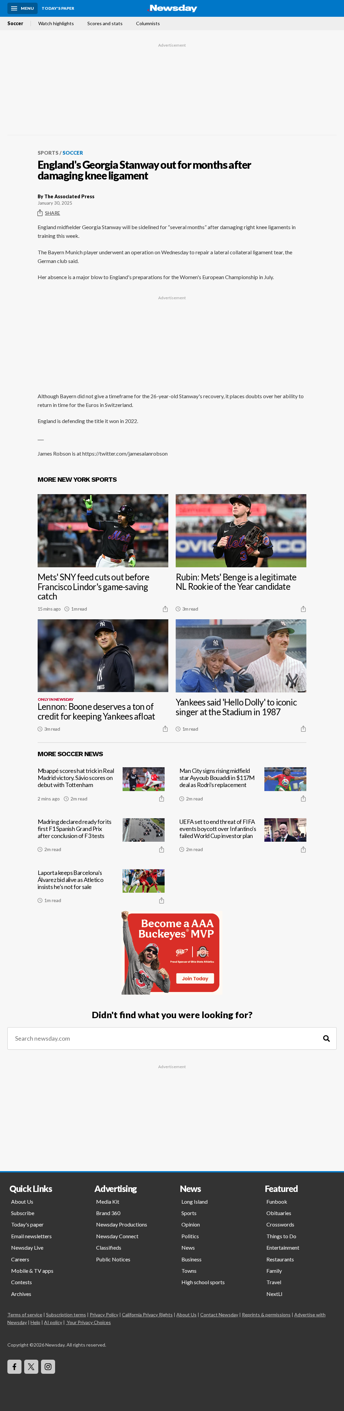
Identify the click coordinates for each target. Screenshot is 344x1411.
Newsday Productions (121, 1224)
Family (274, 1270)
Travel (273, 1282)
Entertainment (282, 1247)
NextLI (274, 1294)
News (188, 1247)
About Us (22, 1201)
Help (35, 1322)
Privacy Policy (104, 1314)
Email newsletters (31, 1236)
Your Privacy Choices (89, 1322)
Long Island (194, 1201)
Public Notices (113, 1259)
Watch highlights (56, 23)
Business (191, 1259)
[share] (165, 609)
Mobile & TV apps (32, 1270)
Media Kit (107, 1201)
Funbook (276, 1201)
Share (52, 213)
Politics (190, 1236)
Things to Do (281, 1236)
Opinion (190, 1224)
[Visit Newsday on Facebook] (14, 1367)
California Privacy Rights (147, 1314)
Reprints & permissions (266, 1314)
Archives (21, 1294)
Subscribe (22, 1213)
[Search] (326, 1038)
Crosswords (280, 1224)
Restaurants (280, 1259)
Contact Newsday (219, 1314)
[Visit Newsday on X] (31, 1367)
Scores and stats (105, 23)
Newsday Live (27, 1247)
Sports (48, 153)
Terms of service (24, 1314)
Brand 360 (108, 1213)
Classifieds (108, 1247)
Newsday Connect (117, 1236)
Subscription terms (66, 1314)
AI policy (53, 1322)
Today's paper (27, 1224)
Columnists (148, 23)
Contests (21, 1282)
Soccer (15, 23)
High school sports (203, 1282)
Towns (189, 1270)
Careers (20, 1259)
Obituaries (278, 1213)
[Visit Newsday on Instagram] (48, 1367)
